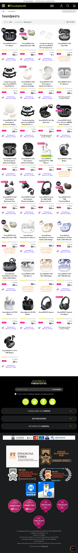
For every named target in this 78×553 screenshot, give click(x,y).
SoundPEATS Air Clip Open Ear (46, 121)
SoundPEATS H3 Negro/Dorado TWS (27, 44)
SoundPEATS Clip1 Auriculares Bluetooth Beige (28, 84)
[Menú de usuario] (61, 6)
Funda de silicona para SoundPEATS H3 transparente (46, 45)
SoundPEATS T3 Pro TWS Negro (9, 352)
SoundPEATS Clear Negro (64, 160)
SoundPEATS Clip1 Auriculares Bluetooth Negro (28, 199)
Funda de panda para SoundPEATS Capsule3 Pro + (28, 122)
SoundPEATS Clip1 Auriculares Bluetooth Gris (10, 199)
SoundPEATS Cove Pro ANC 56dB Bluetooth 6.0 (46, 199)
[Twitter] (34, 402)
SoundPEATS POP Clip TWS (64, 44)
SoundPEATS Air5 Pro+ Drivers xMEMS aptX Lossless (64, 122)
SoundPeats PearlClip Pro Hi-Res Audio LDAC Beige (46, 237)
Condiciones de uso (48, 394)
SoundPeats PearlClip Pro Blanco (28, 236)
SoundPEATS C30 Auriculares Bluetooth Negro (28, 161)
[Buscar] (68, 6)
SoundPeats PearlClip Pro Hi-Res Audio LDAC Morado (64, 237)
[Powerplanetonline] (17, 6)
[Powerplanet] (3, 11)
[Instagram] (25, 402)
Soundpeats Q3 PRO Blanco (9, 313)
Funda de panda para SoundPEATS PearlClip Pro (9, 84)
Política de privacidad (34, 394)
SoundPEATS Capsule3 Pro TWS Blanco (46, 161)
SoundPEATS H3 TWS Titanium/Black (64, 199)
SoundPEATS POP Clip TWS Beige (46, 275)
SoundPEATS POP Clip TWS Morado (64, 275)
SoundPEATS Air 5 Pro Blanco (64, 83)
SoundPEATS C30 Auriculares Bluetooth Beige (9, 122)
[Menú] (3, 6)
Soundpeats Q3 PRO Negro (28, 313)
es (52, 6)
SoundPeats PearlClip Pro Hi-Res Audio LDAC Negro (9, 276)
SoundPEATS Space (46, 312)
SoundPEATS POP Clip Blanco (28, 275)
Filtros (71, 22)
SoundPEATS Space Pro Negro (64, 313)
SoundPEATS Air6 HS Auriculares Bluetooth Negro (9, 161)
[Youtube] (52, 402)
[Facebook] (43, 402)
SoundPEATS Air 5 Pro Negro (9, 44)
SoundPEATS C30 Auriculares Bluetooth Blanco (46, 84)
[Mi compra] (74, 6)
